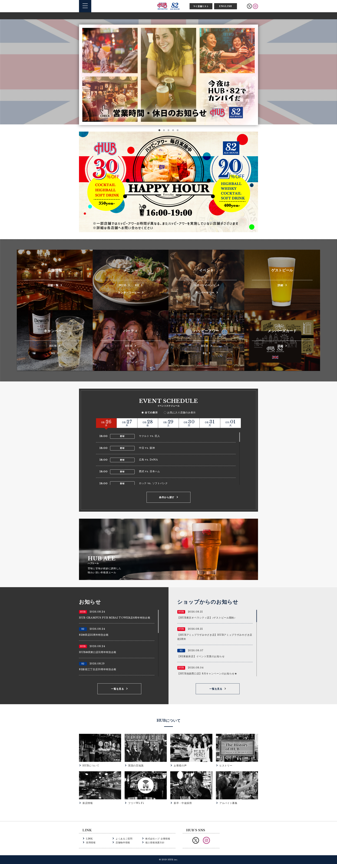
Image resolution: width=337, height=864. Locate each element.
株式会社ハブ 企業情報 (157, 838)
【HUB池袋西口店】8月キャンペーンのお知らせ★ (207, 673)
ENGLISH (225, 6)
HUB (122, 285)
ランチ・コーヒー (129, 292)
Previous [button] (83, 78)
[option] (203, 75)
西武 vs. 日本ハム (149, 471)
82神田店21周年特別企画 (93, 634)
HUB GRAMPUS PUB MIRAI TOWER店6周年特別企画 (114, 617)
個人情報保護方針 (155, 842)
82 (137, 285)
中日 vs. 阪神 (147, 447)
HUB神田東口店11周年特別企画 (97, 652)
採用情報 (91, 842)
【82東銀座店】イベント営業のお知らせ (200, 656)
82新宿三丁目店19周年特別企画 (97, 669)
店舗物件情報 (123, 842)
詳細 (280, 285)
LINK (89, 838)
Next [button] (254, 78)
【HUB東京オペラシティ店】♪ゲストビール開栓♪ (206, 617)
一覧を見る (117, 688)
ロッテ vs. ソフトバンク (153, 483)
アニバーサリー (204, 292)
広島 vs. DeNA (148, 459)
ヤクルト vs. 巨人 (149, 436)
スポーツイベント (205, 285)
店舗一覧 (53, 285)
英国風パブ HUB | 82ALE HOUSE (168, 6)
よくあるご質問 (124, 838)
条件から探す (166, 497)
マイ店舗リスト (201, 6)
